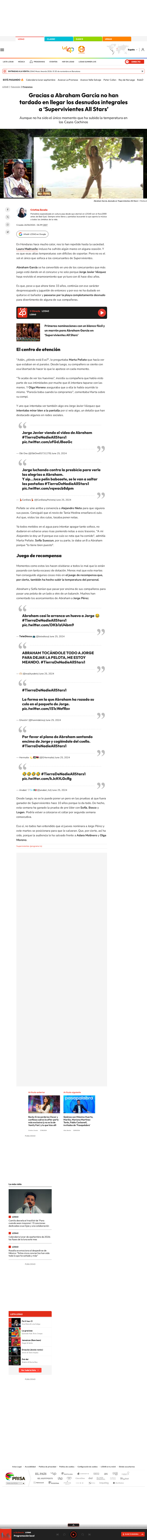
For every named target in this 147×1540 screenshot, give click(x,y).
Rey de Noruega (127, 79)
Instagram (56, 1436)
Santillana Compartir (83, 1474)
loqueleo (104, 1482)
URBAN (108, 39)
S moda (91, 1482)
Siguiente (89, 1534)
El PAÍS (40, 1474)
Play (73, 1534)
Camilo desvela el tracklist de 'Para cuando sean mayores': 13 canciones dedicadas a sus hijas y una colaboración (29, 1223)
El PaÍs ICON (79, 1482)
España (131, 49)
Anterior (57, 1534)
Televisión (15, 87)
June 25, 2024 (59, 453)
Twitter (7, 217)
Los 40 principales (54, 1474)
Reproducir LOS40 (102, 313)
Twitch (85, 1436)
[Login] (143, 49)
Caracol (125, 1474)
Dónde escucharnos (127, 1467)
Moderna (53, 1482)
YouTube (67, 1436)
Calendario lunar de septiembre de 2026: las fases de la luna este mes (30, 1238)
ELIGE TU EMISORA (131, 1534)
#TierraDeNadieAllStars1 (44, 437)
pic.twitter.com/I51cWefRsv (46, 708)
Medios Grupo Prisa (15, 1483)
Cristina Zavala (39, 209)
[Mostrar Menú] (4, 49)
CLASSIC (51, 39)
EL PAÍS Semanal (101, 1477)
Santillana (68, 1474)
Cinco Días (79, 1477)
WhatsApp (7, 224)
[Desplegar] (73, 1525)
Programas (39, 62)
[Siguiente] (142, 79)
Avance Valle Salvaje (90, 79)
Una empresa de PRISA (15, 1476)
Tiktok (62, 1436)
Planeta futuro (111, 1477)
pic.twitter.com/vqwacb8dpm (48, 488)
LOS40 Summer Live (87, 62)
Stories (90, 1436)
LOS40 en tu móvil (108, 1467)
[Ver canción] (16, 1322)
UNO (60, 1477)
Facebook (7, 209)
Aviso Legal (17, 1467)
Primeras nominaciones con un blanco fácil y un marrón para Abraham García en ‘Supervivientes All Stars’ (75, 330)
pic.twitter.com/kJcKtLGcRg (46, 778)
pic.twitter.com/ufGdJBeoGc (47, 441)
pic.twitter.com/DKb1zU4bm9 (48, 624)
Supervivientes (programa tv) (29, 846)
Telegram (7, 232)
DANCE (79, 39)
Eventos (53, 62)
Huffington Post (44, 1477)
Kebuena (122, 1477)
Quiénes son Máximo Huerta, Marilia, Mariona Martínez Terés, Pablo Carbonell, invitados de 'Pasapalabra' (78, 1121)
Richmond (39, 1482)
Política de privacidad (47, 1467)
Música (21, 62)
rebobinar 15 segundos (64, 1534)
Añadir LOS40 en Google (34, 234)
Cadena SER (95, 1474)
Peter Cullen (110, 79)
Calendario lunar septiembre (40, 79)
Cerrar (142, 71)
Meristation (118, 1482)
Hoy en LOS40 (68, 62)
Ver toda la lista (28, 1370)
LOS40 (21, 39)
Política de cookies (66, 1467)
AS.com (105, 1474)
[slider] (73, 1528)
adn (114, 1474)
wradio (68, 1477)
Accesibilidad (30, 1467)
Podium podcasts (67, 1482)
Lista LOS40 (8, 62)
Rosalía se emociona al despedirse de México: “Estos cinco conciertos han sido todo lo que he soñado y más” (29, 1253)
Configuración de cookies (88, 1467)
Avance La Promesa (68, 79)
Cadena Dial (90, 1477)
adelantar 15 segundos (82, 1534)
